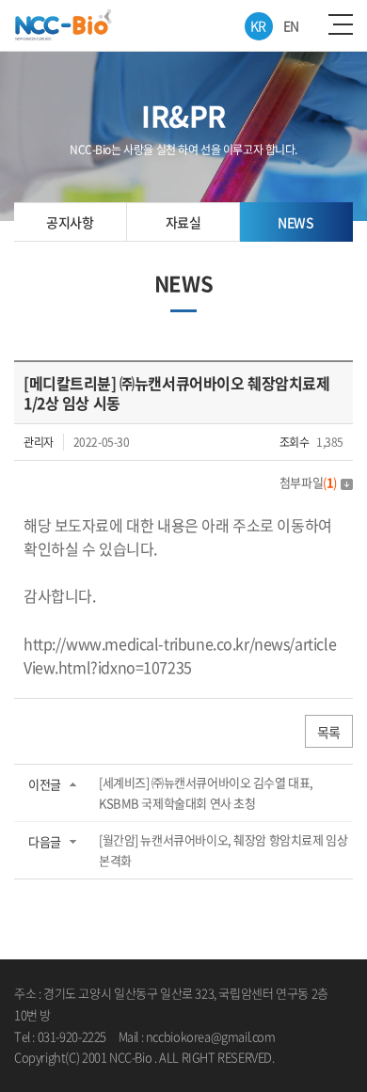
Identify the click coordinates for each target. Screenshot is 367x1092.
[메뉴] (340, 24)
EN (291, 25)
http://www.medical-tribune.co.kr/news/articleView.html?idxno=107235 (180, 655)
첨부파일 (308, 482)
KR (258, 25)
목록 (329, 731)
